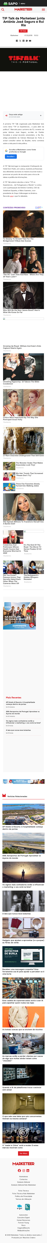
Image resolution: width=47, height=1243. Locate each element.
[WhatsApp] (26, 40)
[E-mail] (30, 40)
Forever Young (23, 1223)
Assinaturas (23, 1176)
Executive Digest (23, 1217)
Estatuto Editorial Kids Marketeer (23, 1185)
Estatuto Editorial (23, 1182)
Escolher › (11, 156)
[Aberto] (43, 10)
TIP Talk (23, 31)
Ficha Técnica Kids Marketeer (23, 1193)
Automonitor (23, 1215)
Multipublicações (23, 1230)
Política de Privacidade (23, 1196)
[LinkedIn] (23, 40)
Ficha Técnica (23, 1191)
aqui (11, 196)
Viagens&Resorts (23, 1228)
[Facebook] (17, 40)
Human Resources (23, 1220)
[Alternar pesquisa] (2, 9)
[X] (20, 40)
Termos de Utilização (23, 1199)
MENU (23, 3)
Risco (23, 1225)
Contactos (23, 1179)
